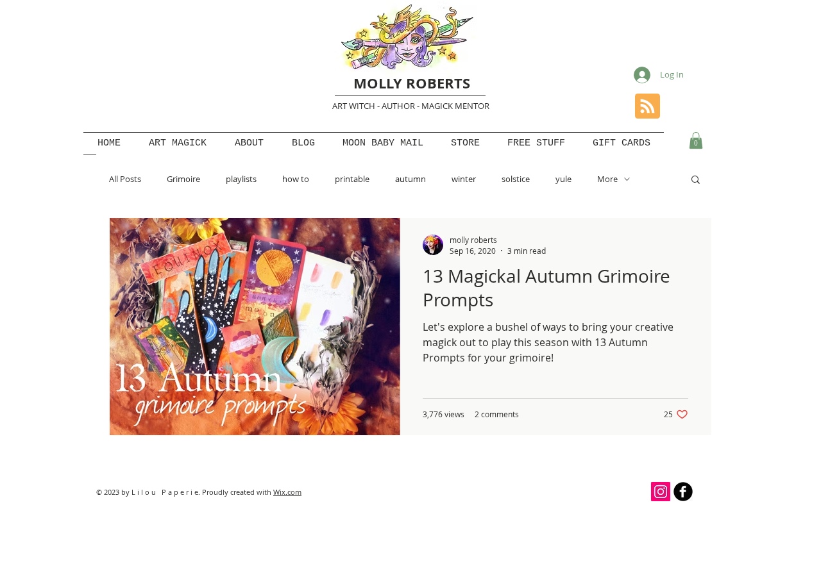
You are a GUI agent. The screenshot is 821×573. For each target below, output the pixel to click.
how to (295, 179)
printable (352, 179)
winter (464, 179)
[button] (696, 140)
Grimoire (183, 179)
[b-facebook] (683, 491)
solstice (516, 179)
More (607, 179)
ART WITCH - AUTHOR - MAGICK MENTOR (410, 106)
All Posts (125, 179)
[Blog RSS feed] (647, 107)
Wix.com (287, 492)
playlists (241, 179)
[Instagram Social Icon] (660, 491)
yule (563, 179)
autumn (410, 179)
